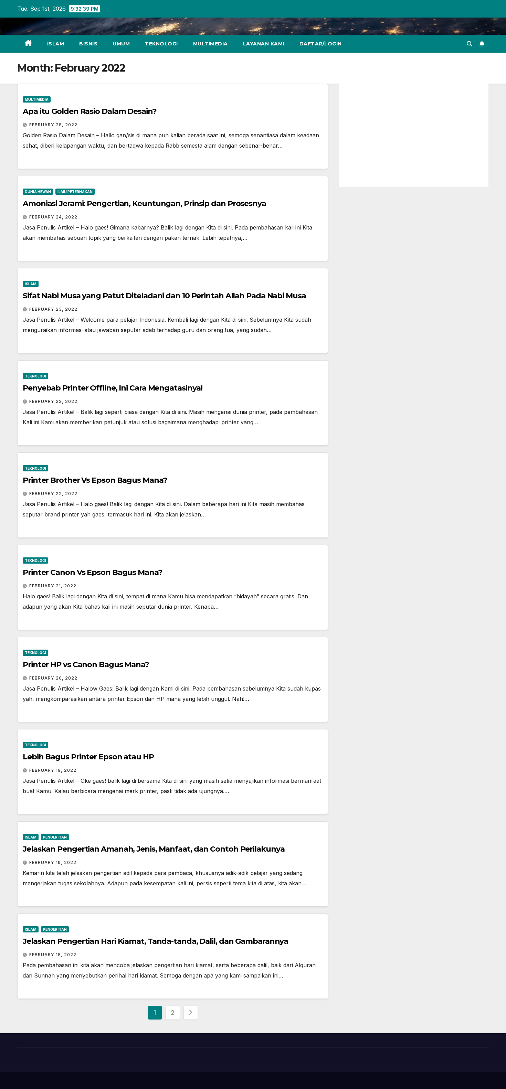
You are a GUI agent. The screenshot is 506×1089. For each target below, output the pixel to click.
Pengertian (55, 837)
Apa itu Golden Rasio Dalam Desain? (90, 111)
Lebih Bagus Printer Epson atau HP (88, 756)
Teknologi (161, 44)
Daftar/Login (320, 44)
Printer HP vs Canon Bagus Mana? (86, 664)
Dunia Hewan (38, 192)
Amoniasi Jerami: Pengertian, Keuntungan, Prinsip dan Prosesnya (144, 203)
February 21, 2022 (52, 585)
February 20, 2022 (53, 678)
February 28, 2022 (53, 124)
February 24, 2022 (53, 217)
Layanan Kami (263, 44)
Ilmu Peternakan (75, 192)
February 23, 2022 (53, 309)
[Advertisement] (414, 135)
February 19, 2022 (52, 770)
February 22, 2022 (53, 401)
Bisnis (88, 44)
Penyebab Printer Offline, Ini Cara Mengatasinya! (112, 388)
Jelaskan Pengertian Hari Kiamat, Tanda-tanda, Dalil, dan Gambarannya (155, 941)
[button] (469, 43)
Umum (121, 44)
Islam (55, 44)
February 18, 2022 (52, 954)
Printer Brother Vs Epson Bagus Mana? (95, 480)
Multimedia (210, 44)
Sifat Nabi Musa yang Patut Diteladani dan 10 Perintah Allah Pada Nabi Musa (164, 295)
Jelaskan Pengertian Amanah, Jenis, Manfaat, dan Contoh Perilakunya (153, 849)
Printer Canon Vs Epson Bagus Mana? (92, 572)
